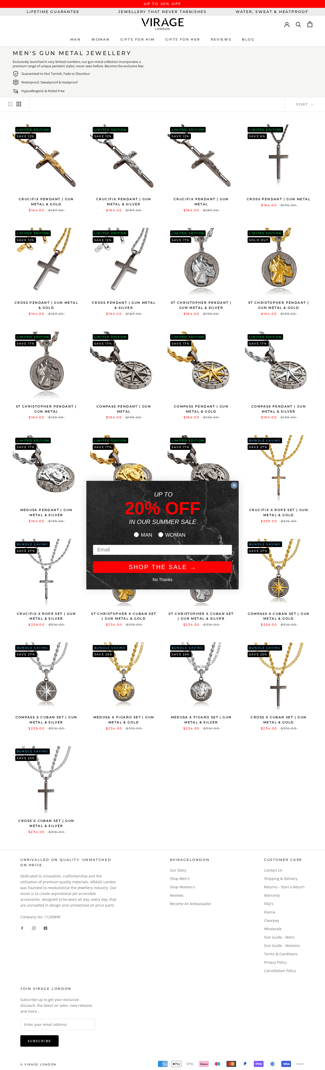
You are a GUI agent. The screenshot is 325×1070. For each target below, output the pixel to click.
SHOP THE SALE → (163, 567)
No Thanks (162, 580)
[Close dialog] (234, 485)
